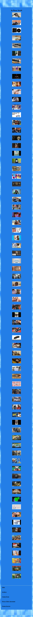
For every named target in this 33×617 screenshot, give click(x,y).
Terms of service (6, 606)
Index (3, 587)
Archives (4, 592)
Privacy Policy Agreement (8, 601)
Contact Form (5, 596)
